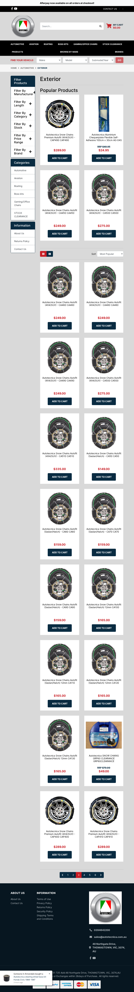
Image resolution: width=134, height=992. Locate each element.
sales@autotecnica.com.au (110, 936)
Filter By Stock (20, 125)
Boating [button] (48, 44)
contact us (110, 9)
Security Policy (45, 911)
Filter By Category (20, 114)
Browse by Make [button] (69, 52)
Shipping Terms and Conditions (45, 917)
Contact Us (20, 249)
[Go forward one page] (101, 875)
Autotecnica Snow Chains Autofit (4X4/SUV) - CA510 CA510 (59, 454)
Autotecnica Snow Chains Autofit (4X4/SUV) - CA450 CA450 (59, 211)
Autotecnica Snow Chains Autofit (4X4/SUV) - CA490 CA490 (59, 379)
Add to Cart (59, 158)
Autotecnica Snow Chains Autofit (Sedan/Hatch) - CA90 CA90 (59, 606)
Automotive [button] (17, 44)
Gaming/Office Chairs (22, 203)
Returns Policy (21, 241)
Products (17, 52)
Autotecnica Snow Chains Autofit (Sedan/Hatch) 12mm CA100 (103, 606)
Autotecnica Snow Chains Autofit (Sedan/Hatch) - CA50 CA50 (103, 454)
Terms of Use (44, 899)
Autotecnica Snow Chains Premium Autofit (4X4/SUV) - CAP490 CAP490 (59, 137)
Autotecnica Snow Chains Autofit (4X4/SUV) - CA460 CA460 (59, 303)
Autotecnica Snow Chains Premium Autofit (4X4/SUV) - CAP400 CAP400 (59, 834)
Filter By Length (20, 103)
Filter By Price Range (20, 139)
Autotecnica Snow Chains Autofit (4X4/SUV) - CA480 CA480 (103, 303)
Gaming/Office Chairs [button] (85, 44)
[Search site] (100, 26)
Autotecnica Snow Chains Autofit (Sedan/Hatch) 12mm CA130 (59, 757)
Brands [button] (119, 52)
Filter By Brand (20, 151)
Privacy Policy (44, 903)
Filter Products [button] (20, 81)
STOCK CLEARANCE (112, 44)
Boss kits (63, 44)
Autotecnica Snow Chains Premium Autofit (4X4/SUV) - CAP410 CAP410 (103, 834)
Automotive (20, 170)
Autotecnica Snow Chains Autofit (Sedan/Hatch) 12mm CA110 (59, 681)
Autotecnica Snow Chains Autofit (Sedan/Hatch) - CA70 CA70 (103, 530)
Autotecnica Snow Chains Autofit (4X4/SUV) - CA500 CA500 (103, 211)
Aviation (18, 178)
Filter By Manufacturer (23, 92)
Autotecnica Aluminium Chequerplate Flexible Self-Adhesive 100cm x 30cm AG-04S (104, 137)
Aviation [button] (34, 44)
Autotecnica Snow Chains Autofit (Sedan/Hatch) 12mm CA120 (103, 681)
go (119, 60)
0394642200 (102, 930)
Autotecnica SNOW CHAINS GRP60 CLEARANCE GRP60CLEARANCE (104, 758)
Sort (94, 253)
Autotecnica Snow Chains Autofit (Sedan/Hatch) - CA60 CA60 (59, 530)
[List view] (49, 254)
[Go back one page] (62, 875)
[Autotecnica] (23, 25)
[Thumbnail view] (43, 254)
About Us (19, 233)
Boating (18, 186)
